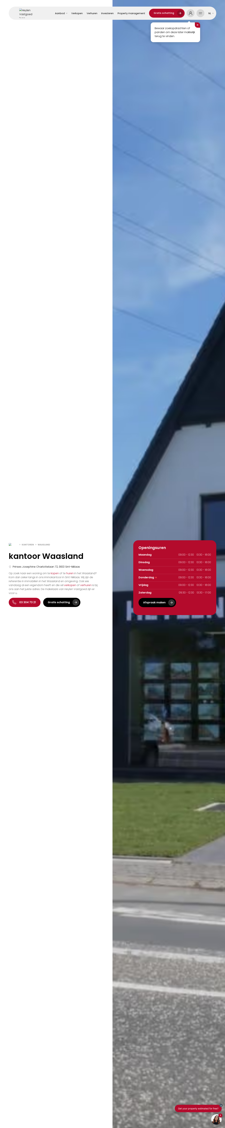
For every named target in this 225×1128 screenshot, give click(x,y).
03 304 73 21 (27, 602)
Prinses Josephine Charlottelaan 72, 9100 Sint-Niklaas (46, 567)
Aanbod (60, 13)
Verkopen (77, 13)
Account (191, 13)
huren (70, 573)
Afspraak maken (154, 602)
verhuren (86, 585)
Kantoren (28, 544)
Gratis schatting (164, 13)
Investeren (107, 13)
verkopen (70, 585)
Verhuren (92, 13)
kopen (55, 573)
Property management (131, 13)
